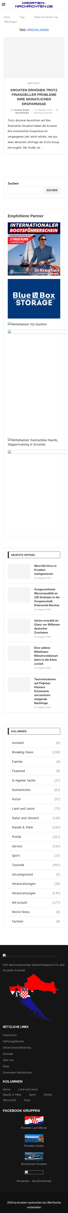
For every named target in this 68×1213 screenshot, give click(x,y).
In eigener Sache (36, 780)
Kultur (36, 799)
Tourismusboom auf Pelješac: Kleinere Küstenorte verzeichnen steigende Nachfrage (45, 691)
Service (36, 846)
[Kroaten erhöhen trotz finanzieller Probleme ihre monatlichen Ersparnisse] (34, 58)
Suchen (13, 183)
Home (7, 17)
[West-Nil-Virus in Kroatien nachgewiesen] (19, 571)
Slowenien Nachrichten (17, 1072)
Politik (36, 836)
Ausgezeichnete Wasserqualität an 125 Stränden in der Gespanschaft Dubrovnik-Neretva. (47, 597)
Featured (36, 771)
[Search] (64, 5)
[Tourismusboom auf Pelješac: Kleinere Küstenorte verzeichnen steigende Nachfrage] (19, 684)
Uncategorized (36, 874)
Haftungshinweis (13, 1041)
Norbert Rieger (22, 109)
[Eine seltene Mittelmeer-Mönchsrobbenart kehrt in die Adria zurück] (19, 653)
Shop (6, 1066)
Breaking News (36, 752)
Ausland (36, 742)
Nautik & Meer (36, 827)
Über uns (8, 1059)
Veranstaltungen (36, 883)
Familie (36, 761)
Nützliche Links (16, 1026)
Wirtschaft (36, 902)
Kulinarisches (36, 790)
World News (36, 912)
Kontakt (8, 1053)
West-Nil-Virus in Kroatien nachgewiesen (45, 569)
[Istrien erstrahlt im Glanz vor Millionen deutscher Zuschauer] (19, 626)
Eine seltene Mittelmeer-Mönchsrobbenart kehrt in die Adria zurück (46, 655)
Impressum (10, 1034)
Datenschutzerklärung (17, 1047)
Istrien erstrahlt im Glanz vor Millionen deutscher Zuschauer (47, 626)
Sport (36, 855)
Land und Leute (36, 808)
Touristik (36, 865)
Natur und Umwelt (36, 818)
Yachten (36, 921)
